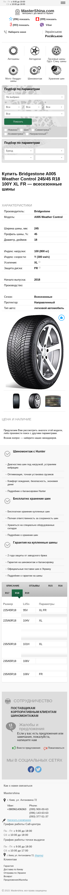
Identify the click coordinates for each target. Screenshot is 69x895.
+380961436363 (16, 809)
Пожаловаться (56, 748)
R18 (17, 593)
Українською (53, 31)
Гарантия (9, 866)
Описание (12, 586)
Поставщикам (23, 708)
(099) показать (48, 19)
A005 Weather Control (48, 216)
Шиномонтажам (24, 715)
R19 (27, 593)
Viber (49, 25)
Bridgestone (42, 211)
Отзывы (34, 586)
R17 (7, 593)
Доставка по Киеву (13, 869)
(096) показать (22, 19)
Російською (54, 36)
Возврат (8, 876)
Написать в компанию (19, 820)
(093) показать (21, 25)
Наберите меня (17, 32)
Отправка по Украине (15, 873)
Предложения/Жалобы (16, 880)
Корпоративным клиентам (33, 712)
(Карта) (39, 855)
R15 (50, 586)
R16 (60, 586)
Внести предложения (28, 748)
